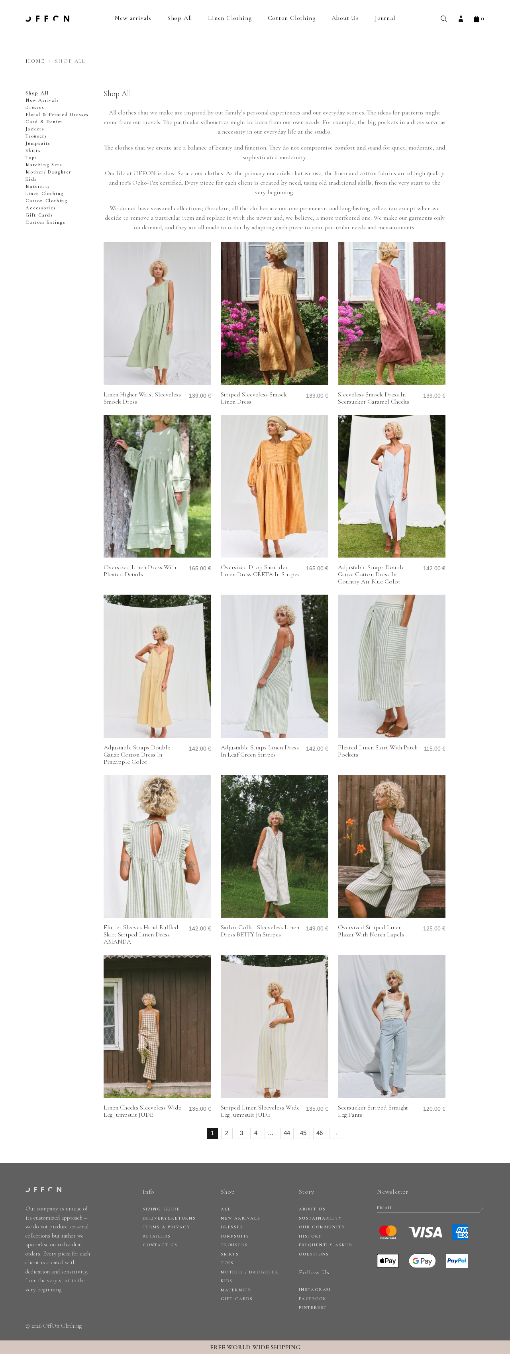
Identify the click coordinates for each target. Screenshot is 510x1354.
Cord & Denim (44, 121)
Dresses (35, 107)
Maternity (38, 186)
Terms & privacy (166, 1227)
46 (319, 1132)
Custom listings (45, 222)
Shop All (179, 18)
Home (35, 61)
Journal (385, 18)
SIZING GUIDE (161, 1209)
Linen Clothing (229, 18)
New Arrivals (42, 100)
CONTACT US (160, 1245)
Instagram (315, 1289)
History (310, 1236)
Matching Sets (44, 165)
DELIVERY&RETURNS (169, 1218)
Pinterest (313, 1307)
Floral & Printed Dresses (57, 114)
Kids (31, 179)
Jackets (35, 129)
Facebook (312, 1298)
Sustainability (320, 1218)
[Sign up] (481, 1208)
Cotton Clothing (292, 18)
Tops (31, 157)
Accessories (41, 208)
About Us (345, 18)
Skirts (33, 150)
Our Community (322, 1227)
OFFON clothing (47, 19)
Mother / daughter (250, 1272)
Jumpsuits (38, 143)
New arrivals (133, 18)
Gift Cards (39, 215)
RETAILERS (157, 1236)
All (226, 1209)
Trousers (36, 136)
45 (303, 1132)
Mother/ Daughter (48, 172)
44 (287, 1132)
